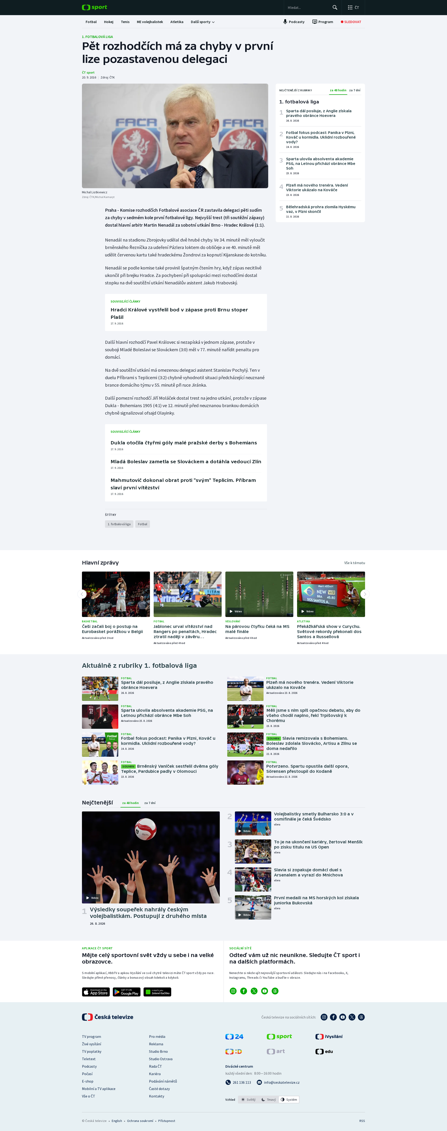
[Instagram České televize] (324, 1017)
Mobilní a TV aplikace (98, 1088)
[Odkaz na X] (254, 991)
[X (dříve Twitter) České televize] (352, 1017)
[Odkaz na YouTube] (264, 991)
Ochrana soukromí (140, 1121)
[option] (248, 1099)
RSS (362, 1121)
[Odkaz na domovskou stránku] (101, 7)
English (117, 1121)
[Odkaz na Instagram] (233, 991)
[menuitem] (91, 21)
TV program (91, 1036)
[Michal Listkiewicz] (175, 136)
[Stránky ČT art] (276, 1053)
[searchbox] (308, 7)
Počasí (87, 1073)
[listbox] (269, 1100)
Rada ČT (155, 1066)
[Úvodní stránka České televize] (108, 1017)
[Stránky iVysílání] (329, 1038)
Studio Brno (158, 1051)
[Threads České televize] (361, 1017)
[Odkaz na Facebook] (243, 991)
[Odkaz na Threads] (275, 991)
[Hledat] (335, 7)
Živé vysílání (91, 1044)
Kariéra (155, 1073)
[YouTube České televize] (342, 1017)
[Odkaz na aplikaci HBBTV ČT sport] (157, 992)
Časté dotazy (159, 1088)
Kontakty (156, 1096)
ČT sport (88, 72)
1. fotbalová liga (97, 36)
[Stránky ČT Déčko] (233, 1053)
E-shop (87, 1081)
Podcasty (89, 1066)
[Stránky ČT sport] (279, 1038)
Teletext (89, 1058)
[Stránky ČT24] (234, 1038)
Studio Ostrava (161, 1058)
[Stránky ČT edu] (324, 1053)
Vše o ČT (88, 1096)
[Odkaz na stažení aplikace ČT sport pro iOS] (96, 992)
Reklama (156, 1044)
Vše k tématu (354, 562)
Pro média (157, 1036)
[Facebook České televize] (333, 1017)
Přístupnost (166, 1121)
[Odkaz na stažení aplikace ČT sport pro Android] (127, 992)
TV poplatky (91, 1051)
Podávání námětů (163, 1081)
